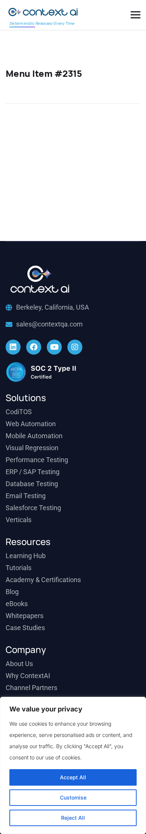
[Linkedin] (13, 347)
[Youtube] (54, 347)
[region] (73, 765)
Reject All (73, 818)
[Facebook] (33, 347)
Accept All (73, 777)
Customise (73, 797)
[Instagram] (74, 347)
